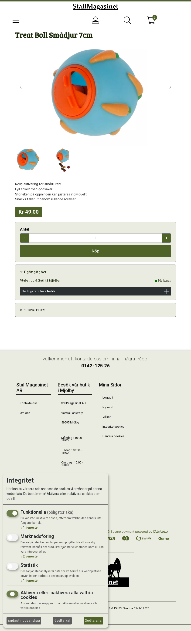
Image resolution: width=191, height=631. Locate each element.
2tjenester (29, 556)
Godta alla (93, 620)
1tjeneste (29, 527)
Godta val (62, 620)
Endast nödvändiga (24, 620)
